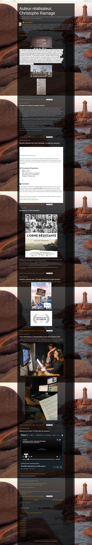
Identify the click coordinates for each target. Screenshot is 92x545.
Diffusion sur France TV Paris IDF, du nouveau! (34, 431)
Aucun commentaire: (40, 99)
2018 (23, 525)
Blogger (55, 541)
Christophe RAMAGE (28, 22)
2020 (23, 522)
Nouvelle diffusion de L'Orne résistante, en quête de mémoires (39, 143)
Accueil (36, 500)
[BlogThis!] (48, 99)
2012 (23, 535)
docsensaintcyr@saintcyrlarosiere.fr (28, 198)
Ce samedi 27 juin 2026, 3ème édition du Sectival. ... (33, 512)
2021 (23, 520)
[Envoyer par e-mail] (47, 99)
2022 (23, 518)
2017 (23, 527)
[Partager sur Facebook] (50, 99)
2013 (23, 534)
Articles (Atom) (28, 502)
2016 (23, 529)
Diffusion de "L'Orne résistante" (29, 210)
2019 (23, 523)
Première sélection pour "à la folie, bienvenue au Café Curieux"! (39, 279)
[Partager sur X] (49, 99)
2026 (23, 509)
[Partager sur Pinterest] (52, 99)
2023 (23, 517)
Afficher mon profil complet (24, 31)
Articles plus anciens (57, 500)
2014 (23, 532)
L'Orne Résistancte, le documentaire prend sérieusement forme (39, 337)
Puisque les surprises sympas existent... (32, 105)
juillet (24, 511)
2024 (23, 515)
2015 (23, 530)
